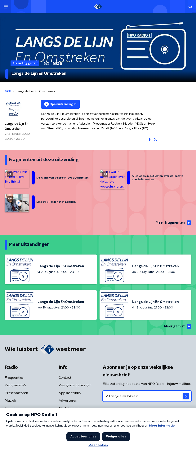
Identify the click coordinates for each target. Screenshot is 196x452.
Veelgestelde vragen (75, 385)
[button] (5, 6)
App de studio (70, 393)
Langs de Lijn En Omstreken (16, 126)
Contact (65, 377)
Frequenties (14, 377)
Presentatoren (16, 393)
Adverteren (68, 400)
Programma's (15, 385)
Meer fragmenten (170, 222)
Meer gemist (174, 326)
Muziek (10, 400)
